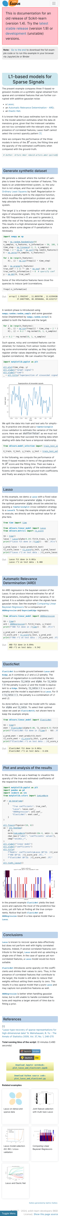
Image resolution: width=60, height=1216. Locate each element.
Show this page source (46, 1214)
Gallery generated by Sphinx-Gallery (43, 1203)
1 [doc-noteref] (40, 133)
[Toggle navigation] (54, 3)
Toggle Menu (8, 1213)
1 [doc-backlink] (3, 1026)
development (16, 33)
